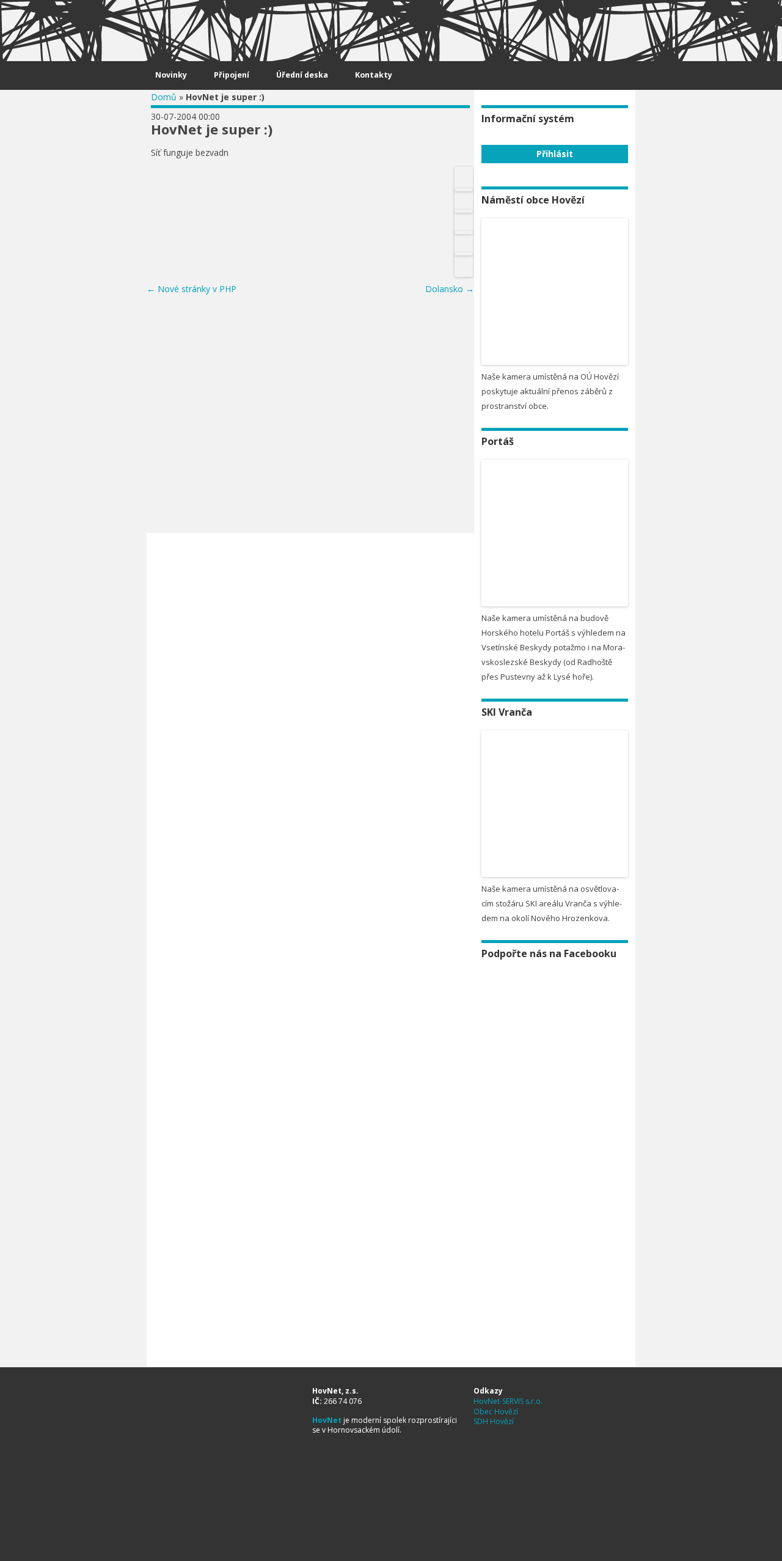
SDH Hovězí (493, 1421)
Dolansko (449, 289)
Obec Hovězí (495, 1411)
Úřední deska (302, 75)
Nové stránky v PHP (191, 289)
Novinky (171, 75)
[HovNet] (171, 25)
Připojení (231, 75)
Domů (164, 97)
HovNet (327, 1420)
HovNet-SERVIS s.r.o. (508, 1401)
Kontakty (373, 75)
